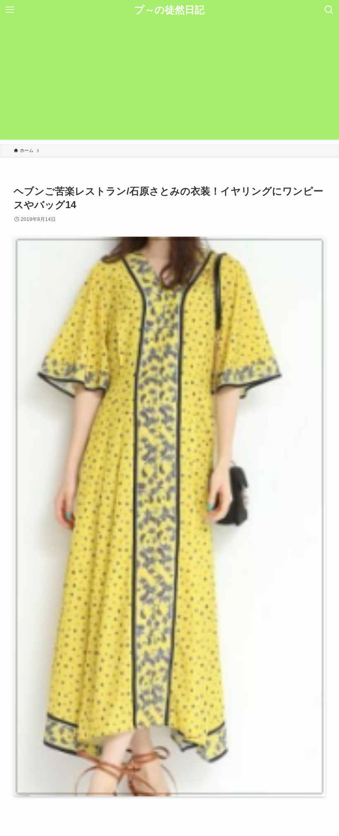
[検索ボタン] (329, 10)
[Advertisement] (169, 82)
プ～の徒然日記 (169, 10)
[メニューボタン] (10, 10)
